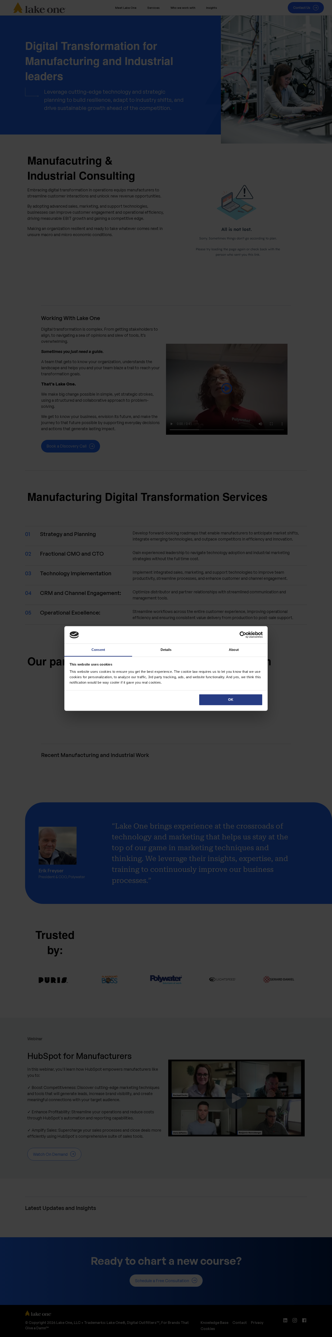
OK (230, 700)
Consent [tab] (98, 650)
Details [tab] (166, 650)
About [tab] (234, 650)
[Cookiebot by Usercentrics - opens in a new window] (243, 634)
